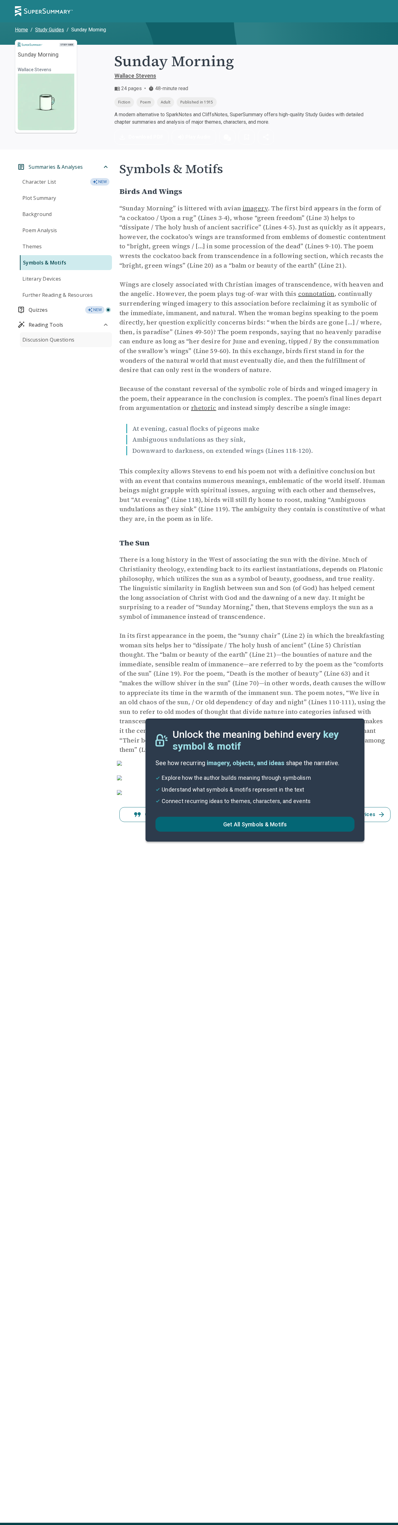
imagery (255, 208)
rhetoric (203, 407)
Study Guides (49, 30)
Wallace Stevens (135, 75)
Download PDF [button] (145, 137)
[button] (227, 137)
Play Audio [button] (198, 137)
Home (21, 30)
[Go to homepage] (44, 11)
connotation (316, 293)
